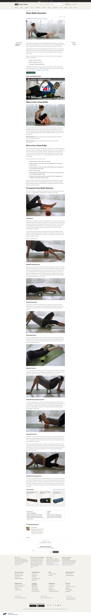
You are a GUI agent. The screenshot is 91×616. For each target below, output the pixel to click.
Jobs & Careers (51, 585)
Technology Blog (69, 589)
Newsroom (68, 588)
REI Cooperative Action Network (52, 564)
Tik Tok (50, 605)
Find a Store (44, 596)
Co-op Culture (51, 586)
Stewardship (68, 591)
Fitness (33, 10)
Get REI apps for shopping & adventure (37, 603)
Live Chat (70, 596)
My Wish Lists (17, 577)
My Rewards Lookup (19, 575)
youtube (58, 605)
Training (36, 10)
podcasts (61, 605)
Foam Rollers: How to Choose (42, 70)
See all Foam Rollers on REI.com (59, 489)
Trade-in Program (18, 589)
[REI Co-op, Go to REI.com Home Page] (17, 4)
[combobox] (52, 4)
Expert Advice (23, 4)
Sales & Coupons (69, 573)
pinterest (55, 605)
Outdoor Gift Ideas (52, 573)
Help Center (19, 596)
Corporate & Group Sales (53, 591)
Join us (32, 567)
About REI (68, 585)
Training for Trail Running (42, 18)
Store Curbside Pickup (36, 578)
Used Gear (17, 588)
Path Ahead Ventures (36, 591)
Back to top (28, 537)
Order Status (34, 573)
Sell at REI (50, 588)
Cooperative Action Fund (70, 586)
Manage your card (68, 564)
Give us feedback (42, 542)
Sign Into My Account (19, 573)
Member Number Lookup (20, 585)
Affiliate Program (52, 589)
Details (52, 547)
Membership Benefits (19, 578)
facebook (53, 605)
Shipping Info (34, 579)
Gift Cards (51, 575)
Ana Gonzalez (34, 527)
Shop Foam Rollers (31, 72)
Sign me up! (55, 551)
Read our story (17, 564)
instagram (48, 605)
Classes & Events (35, 587)
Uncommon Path (35, 589)
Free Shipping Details (70, 575)
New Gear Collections (19, 586)
